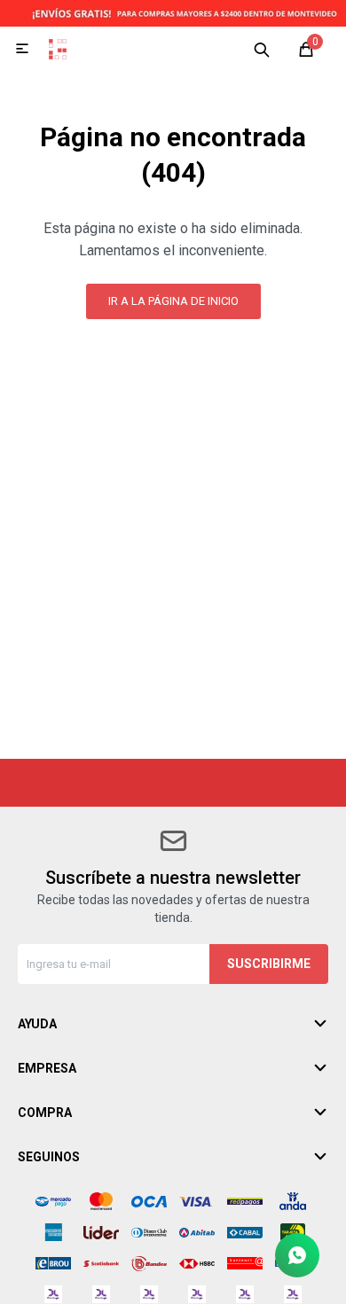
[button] (262, 49)
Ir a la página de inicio (173, 301)
